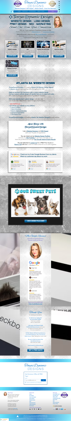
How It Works (31, 398)
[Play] (11, 11)
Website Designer (20, 8)
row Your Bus (49, 8)
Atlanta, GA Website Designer (40, 117)
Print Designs (42, 334)
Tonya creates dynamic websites (13, 400)
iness (54, 8)
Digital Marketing (39, 418)
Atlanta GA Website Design (39, 87)
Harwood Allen (16, 107)
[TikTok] (59, 11)
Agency (51, 87)
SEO (44, 418)
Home (30, 394)
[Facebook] (59, 3)
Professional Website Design (31, 418)
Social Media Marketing (31, 334)
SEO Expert (30, 8)
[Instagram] (59, 5)
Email (26, 378)
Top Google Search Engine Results (44, 139)
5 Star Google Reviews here (35, 304)
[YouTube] (59, 9)
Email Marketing (41, 333)
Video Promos (28, 336)
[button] (12, 75)
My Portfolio (31, 395)
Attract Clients (38, 8)
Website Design (35, 327)
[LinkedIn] (59, 1)
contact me (33, 143)
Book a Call (18, 144)
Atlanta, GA (14, 89)
